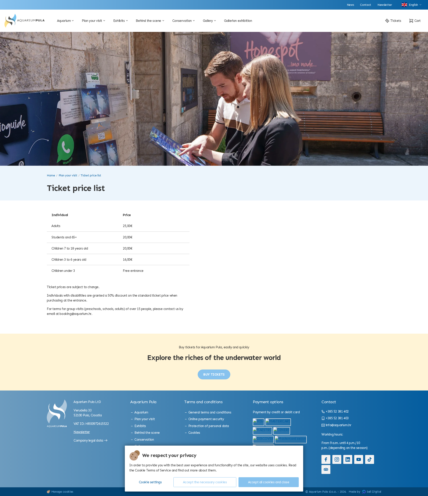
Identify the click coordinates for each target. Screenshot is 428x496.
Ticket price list (91, 175)
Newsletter (82, 432)
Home (51, 175)
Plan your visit (68, 175)
